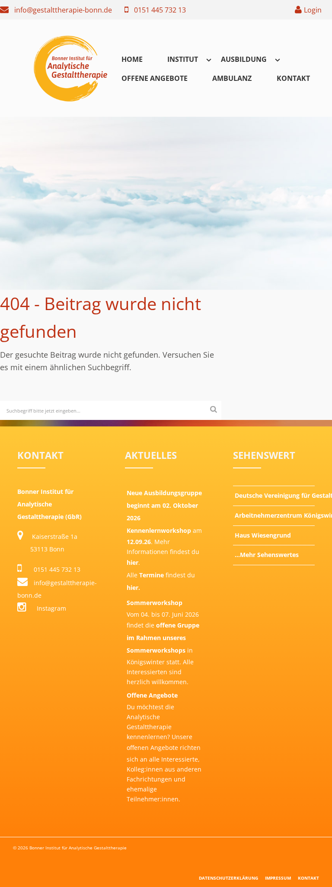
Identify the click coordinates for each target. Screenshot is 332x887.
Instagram (50, 608)
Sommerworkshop (154, 603)
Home (132, 59)
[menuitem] (132, 59)
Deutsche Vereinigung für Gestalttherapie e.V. (275, 495)
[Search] (213, 409)
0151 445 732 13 (160, 10)
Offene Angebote (154, 78)
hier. (133, 587)
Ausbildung (244, 59)
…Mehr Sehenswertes (267, 555)
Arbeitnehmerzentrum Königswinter (275, 515)
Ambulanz (232, 78)
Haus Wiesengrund (263, 535)
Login (313, 10)
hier (132, 562)
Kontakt (293, 78)
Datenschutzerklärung (228, 878)
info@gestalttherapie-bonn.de (63, 10)
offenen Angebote (152, 747)
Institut (182, 59)
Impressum (278, 878)
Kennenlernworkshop (159, 530)
